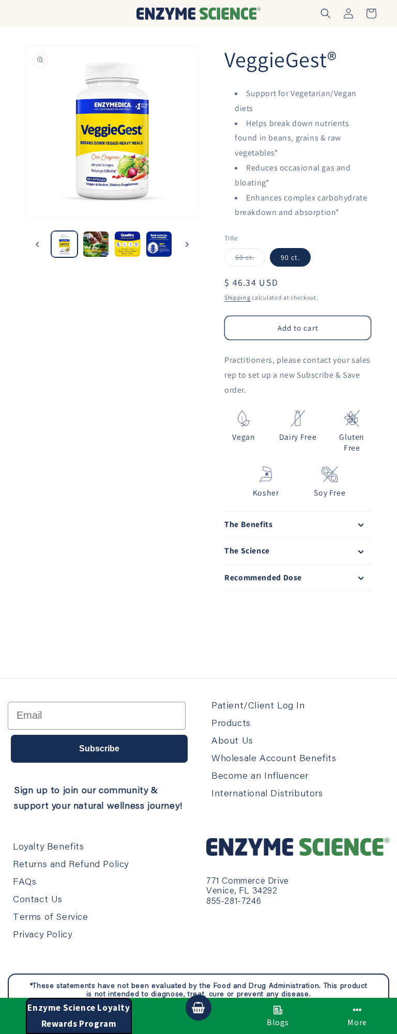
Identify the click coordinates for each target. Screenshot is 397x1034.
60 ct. (250, 259)
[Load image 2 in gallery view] (96, 244)
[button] (325, 13)
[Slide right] (187, 244)
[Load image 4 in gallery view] (159, 244)
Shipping (237, 297)
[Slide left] (37, 244)
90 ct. (290, 257)
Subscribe (99, 748)
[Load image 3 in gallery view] (127, 244)
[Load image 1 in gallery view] (64, 244)
